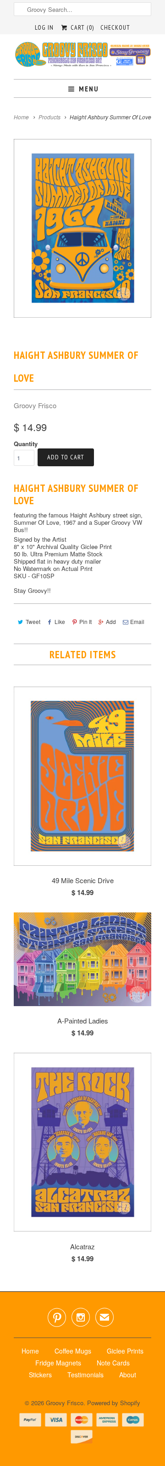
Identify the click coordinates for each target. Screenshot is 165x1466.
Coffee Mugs (73, 1350)
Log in (44, 27)
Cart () (81, 27)
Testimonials (85, 1374)
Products (49, 117)
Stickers (40, 1374)
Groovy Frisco (35, 405)
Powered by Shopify (113, 1402)
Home (30, 1350)
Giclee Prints (125, 1350)
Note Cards (113, 1362)
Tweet (33, 621)
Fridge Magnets (58, 1362)
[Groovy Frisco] (82, 56)
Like (60, 621)
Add (111, 621)
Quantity (26, 443)
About (127, 1374)
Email (137, 621)
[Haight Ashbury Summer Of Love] (82, 228)
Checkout (115, 27)
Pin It (85, 621)
